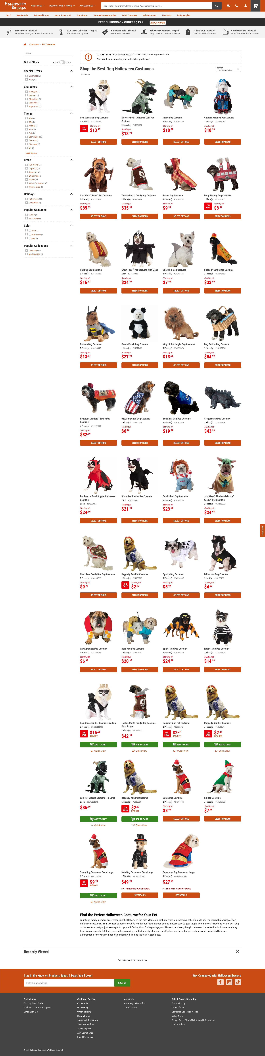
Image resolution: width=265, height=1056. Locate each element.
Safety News (177, 1015)
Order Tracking (84, 1011)
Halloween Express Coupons (37, 1007)
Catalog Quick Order (33, 1003)
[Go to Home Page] (25, 44)
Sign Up (122, 983)
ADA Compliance (85, 1032)
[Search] (217, 6)
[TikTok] (238, 982)
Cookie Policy (178, 1024)
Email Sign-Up (31, 1011)
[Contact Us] (237, 6)
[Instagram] (229, 982)
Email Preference (85, 1037)
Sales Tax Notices (85, 1024)
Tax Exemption (84, 1028)
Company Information (134, 1003)
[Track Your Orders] (229, 6)
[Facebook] (220, 982)
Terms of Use (178, 1007)
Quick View (100, 750)
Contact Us (82, 1003)
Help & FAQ (82, 1007)
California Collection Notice (185, 1011)
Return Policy (83, 1015)
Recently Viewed (36, 951)
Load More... (31, 152)
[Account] (246, 6)
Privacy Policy (178, 1003)
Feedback (262, 531)
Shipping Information (87, 1020)
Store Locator (130, 1007)
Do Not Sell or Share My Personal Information (193, 1020)
